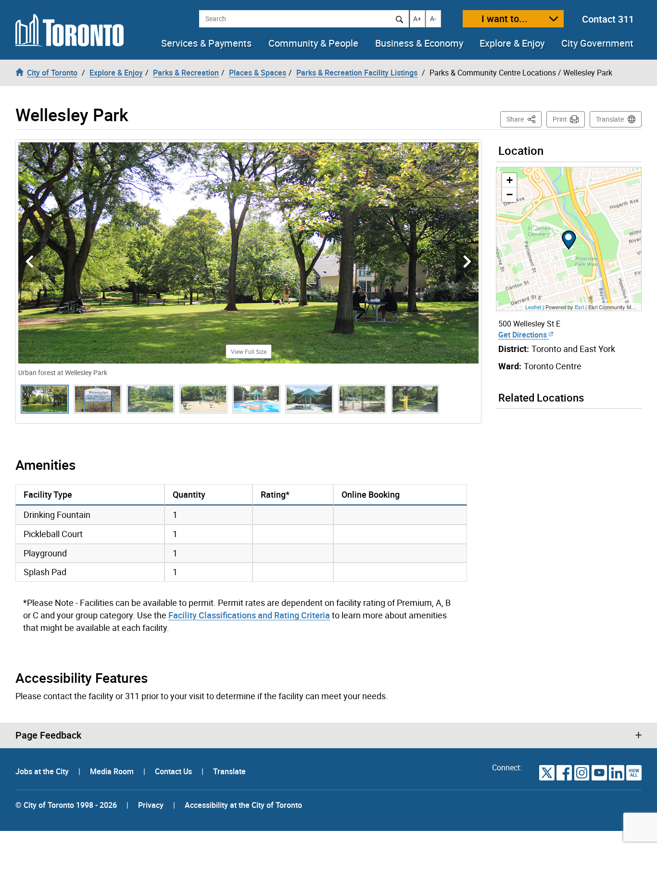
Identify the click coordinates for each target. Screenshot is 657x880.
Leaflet (533, 307)
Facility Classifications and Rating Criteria (249, 615)
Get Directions (523, 334)
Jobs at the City (43, 771)
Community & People (313, 43)
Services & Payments (206, 43)
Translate (610, 119)
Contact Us (174, 771)
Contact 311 (608, 19)
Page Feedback (48, 735)
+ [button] (509, 180)
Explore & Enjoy (512, 43)
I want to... (504, 18)
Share (524, 119)
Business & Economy (419, 43)
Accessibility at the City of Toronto (243, 805)
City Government (597, 43)
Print (560, 119)
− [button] (509, 195)
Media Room (113, 771)
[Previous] (29, 262)
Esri (579, 307)
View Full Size (248, 351)
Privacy (151, 805)
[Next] (467, 262)
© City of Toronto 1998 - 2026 (66, 805)
